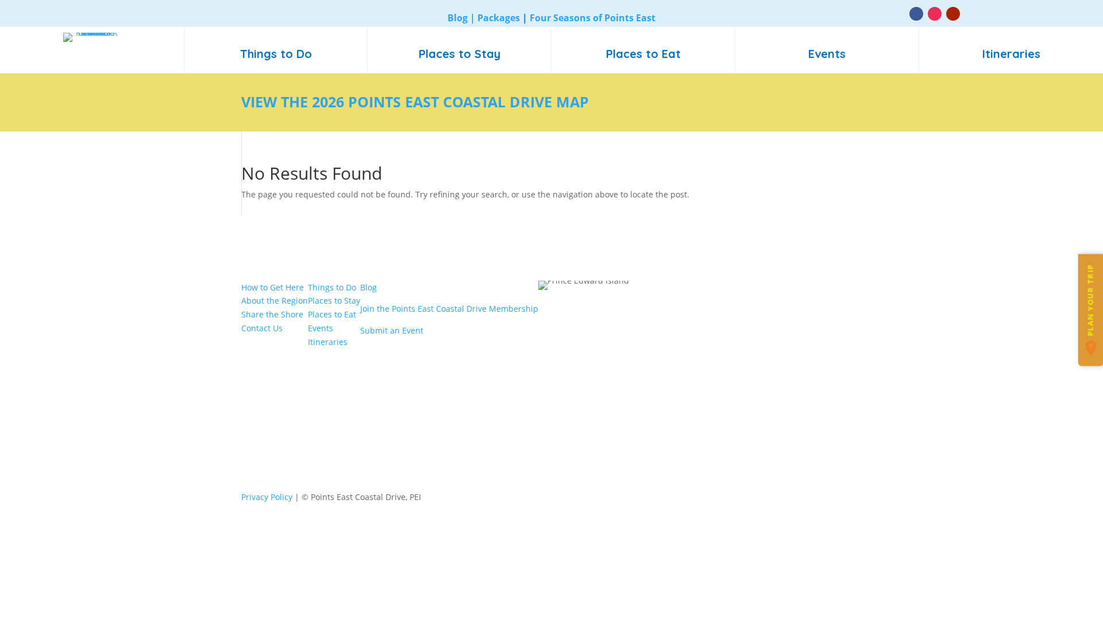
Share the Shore (272, 314)
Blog (368, 287)
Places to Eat (332, 314)
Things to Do (332, 287)
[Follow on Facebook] (916, 14)
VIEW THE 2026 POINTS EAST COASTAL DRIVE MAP (415, 101)
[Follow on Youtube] (953, 14)
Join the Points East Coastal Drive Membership (449, 308)
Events (320, 328)
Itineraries (328, 341)
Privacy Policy (266, 496)
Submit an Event (391, 330)
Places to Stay (334, 300)
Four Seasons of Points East (592, 17)
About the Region (274, 300)
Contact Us (262, 328)
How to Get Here (272, 287)
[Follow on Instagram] (935, 14)
